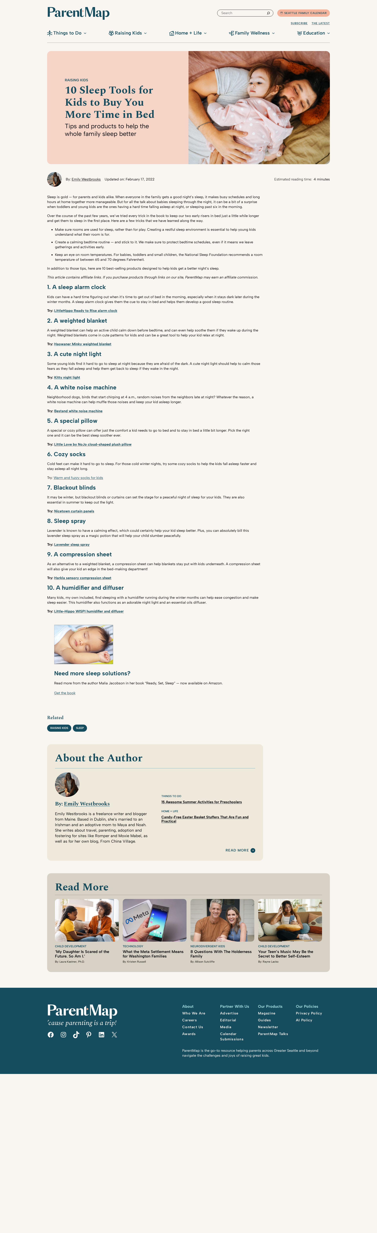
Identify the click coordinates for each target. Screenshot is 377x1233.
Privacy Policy (309, 1013)
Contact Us (192, 1027)
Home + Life (169, 811)
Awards (189, 1034)
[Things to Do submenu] (85, 32)
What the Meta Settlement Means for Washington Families (153, 953)
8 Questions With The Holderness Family (221, 953)
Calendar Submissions (232, 1036)
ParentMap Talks (273, 1034)
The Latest (321, 23)
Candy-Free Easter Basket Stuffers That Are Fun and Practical (205, 819)
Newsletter (268, 1027)
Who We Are (194, 1013)
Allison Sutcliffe (205, 961)
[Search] (268, 13)
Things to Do (171, 796)
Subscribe (299, 23)
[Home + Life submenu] (205, 32)
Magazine (266, 1013)
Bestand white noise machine (78, 411)
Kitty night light (67, 377)
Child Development (70, 946)
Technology (133, 946)
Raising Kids (76, 80)
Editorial (228, 1020)
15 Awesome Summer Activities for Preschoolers (201, 802)
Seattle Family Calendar (305, 13)
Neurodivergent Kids (207, 946)
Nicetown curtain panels (74, 511)
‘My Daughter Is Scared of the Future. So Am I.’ (82, 953)
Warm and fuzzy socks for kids (78, 478)
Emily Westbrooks (86, 179)
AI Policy (304, 1020)
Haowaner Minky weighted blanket (82, 344)
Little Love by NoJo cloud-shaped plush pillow (93, 444)
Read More (237, 850)
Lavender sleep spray (72, 544)
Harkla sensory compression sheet (82, 578)
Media (225, 1027)
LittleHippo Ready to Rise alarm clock (85, 310)
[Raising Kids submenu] (145, 32)
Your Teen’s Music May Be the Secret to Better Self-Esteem (285, 953)
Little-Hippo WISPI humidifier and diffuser (89, 611)
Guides (264, 1020)
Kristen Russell (136, 961)
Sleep (80, 728)
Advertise (229, 1013)
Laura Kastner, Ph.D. (71, 961)
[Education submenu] (328, 32)
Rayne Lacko (270, 961)
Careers (189, 1020)
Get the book (64, 693)
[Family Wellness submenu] (273, 32)
